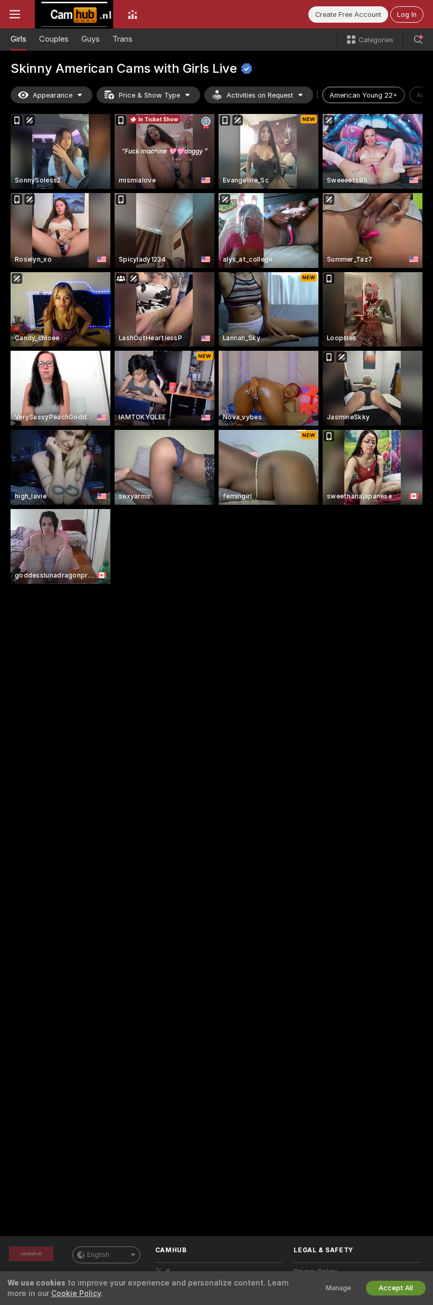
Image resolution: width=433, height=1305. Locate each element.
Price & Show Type (149, 95)
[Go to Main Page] (74, 14)
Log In (407, 14)
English (98, 1255)
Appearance (52, 95)
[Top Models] (132, 14)
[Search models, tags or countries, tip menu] (418, 39)
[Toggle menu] (15, 14)
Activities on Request (260, 95)
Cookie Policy (76, 1293)
